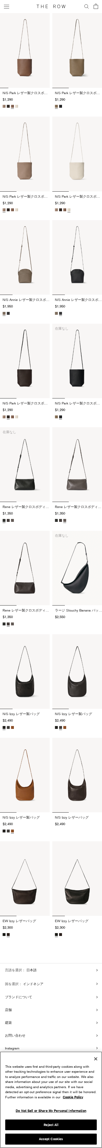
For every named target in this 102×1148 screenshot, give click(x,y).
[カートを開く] (96, 7)
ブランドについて (18, 997)
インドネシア (32, 984)
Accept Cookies (51, 1139)
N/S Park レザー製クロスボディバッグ (26, 93)
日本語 (31, 970)
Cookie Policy (73, 1097)
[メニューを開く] (6, 6)
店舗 (8, 1010)
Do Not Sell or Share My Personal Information (51, 1111)
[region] (51, 1100)
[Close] (95, 1059)
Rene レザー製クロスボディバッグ (26, 507)
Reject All (51, 1125)
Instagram (12, 1048)
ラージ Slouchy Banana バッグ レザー (78, 610)
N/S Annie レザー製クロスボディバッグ (26, 300)
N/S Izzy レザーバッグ (72, 817)
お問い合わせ (15, 1035)
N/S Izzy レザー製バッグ (21, 714)
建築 (8, 1022)
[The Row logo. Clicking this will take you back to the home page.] (51, 6)
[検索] (86, 6)
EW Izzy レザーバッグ (19, 921)
